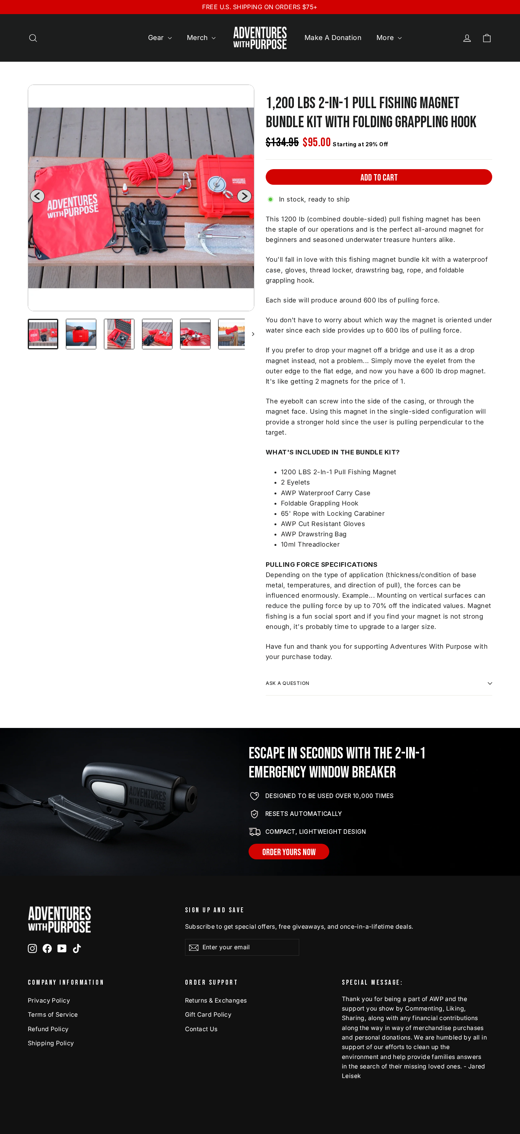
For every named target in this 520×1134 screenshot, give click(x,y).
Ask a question (287, 683)
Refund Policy (48, 1029)
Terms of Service (53, 1014)
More (386, 38)
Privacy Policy (49, 1000)
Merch (198, 38)
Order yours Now (289, 852)
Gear (157, 38)
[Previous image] (37, 198)
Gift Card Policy (208, 1014)
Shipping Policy (51, 1043)
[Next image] (244, 198)
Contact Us (201, 1029)
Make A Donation (333, 38)
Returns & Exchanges (216, 1000)
